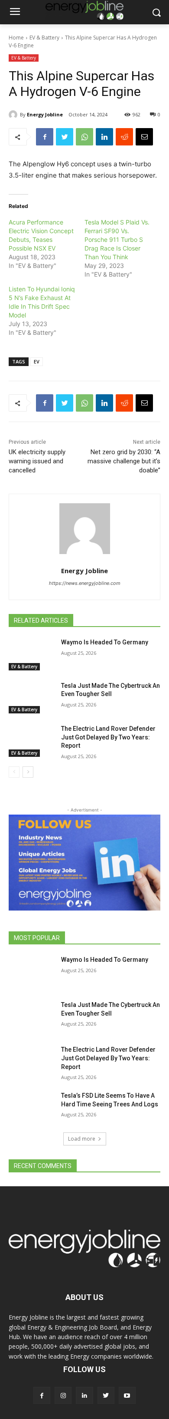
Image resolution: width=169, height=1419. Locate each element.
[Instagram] (63, 1395)
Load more (81, 1138)
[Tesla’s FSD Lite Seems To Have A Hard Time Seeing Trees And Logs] (31, 1108)
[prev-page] (14, 772)
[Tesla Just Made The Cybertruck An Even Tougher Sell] (31, 698)
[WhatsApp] (84, 136)
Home (16, 37)
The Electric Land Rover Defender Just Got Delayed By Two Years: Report (108, 737)
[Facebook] (44, 136)
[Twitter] (64, 136)
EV (36, 361)
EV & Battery (44, 37)
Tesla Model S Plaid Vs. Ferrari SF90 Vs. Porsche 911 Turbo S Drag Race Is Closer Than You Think (117, 239)
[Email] (144, 136)
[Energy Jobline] (14, 114)
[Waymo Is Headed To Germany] (31, 654)
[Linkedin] (104, 136)
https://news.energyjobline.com (84, 583)
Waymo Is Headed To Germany (104, 642)
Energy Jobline (45, 114)
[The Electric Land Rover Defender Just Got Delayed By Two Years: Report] (31, 741)
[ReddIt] (124, 136)
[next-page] (28, 772)
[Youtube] (127, 1395)
